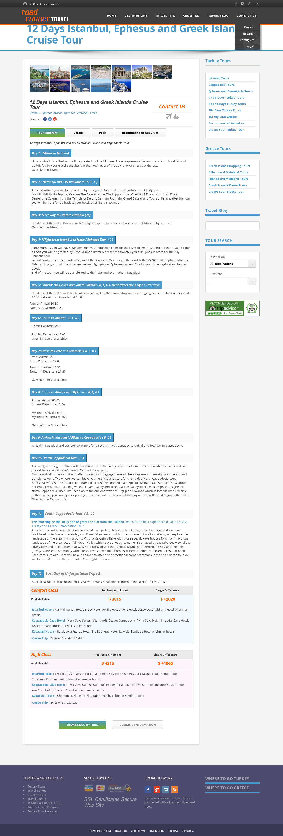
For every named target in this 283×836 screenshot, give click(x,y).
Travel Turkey (37, 790)
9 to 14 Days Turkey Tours (227, 104)
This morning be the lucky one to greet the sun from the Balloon (78, 522)
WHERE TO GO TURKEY (227, 778)
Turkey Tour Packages (43, 811)
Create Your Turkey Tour (226, 130)
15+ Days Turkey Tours (225, 110)
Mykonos (69, 113)
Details (78, 133)
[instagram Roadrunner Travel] (242, 3)
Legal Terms (138, 830)
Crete (93, 113)
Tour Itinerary (47, 133)
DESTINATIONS (136, 15)
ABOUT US (191, 15)
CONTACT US (246, 15)
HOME (112, 15)
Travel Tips (121, 830)
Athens (57, 113)
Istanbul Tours (219, 78)
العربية (250, 46)
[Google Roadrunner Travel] (250, 3)
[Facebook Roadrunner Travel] (236, 3)
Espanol (248, 33)
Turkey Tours (37, 786)
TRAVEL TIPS (165, 15)
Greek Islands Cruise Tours (228, 185)
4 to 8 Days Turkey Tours (226, 97)
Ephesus (47, 113)
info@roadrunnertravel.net (44, 4)
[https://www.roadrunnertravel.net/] (46, 15)
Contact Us (188, 830)
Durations (215, 274)
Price (102, 133)
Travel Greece (37, 799)
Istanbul (35, 113)
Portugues (247, 40)
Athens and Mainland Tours (228, 172)
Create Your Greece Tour (226, 192)
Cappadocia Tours (221, 85)
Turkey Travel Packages (44, 807)
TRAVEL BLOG (218, 15)
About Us (173, 830)
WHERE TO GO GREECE (227, 788)
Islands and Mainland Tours (228, 179)
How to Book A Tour (99, 830)
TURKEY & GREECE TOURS (45, 803)
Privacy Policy (156, 830)
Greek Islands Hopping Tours (229, 166)
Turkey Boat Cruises (223, 117)
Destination (217, 257)
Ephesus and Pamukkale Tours (231, 91)
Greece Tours (37, 795)
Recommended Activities (140, 133)
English (249, 27)
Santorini (82, 113)
